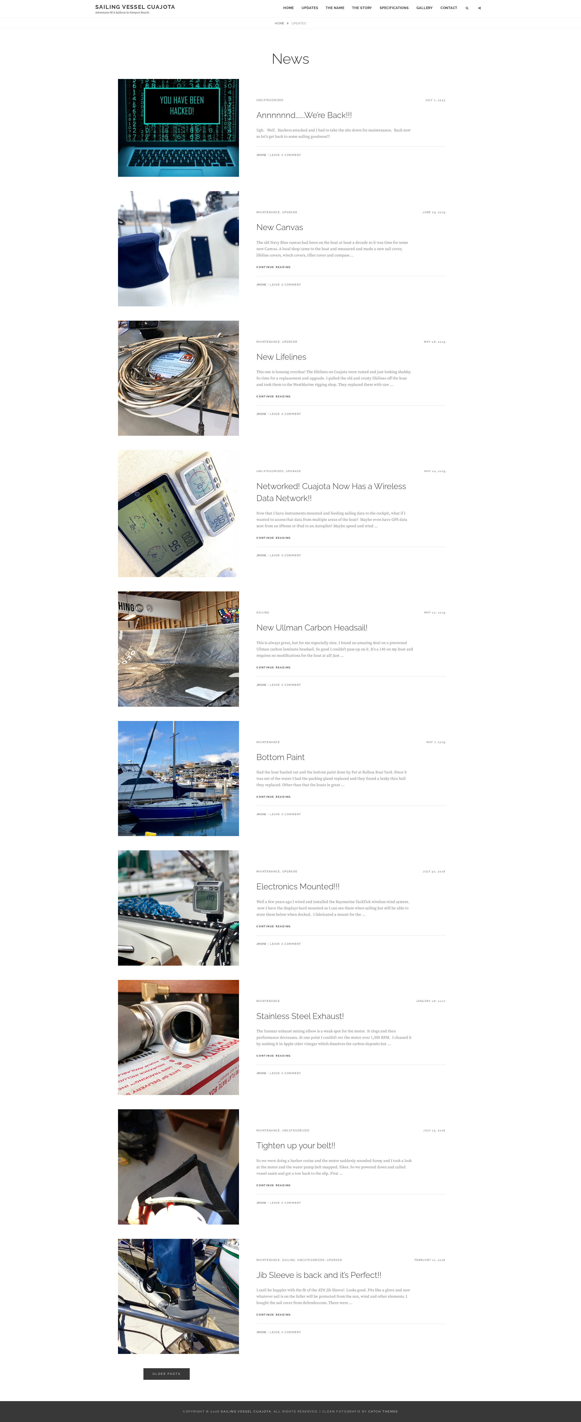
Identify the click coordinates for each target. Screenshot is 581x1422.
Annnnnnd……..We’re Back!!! (304, 115)
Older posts (167, 1373)
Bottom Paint (280, 757)
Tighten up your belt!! (295, 1145)
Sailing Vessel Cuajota (135, 7)
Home (288, 8)
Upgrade (290, 212)
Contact (449, 8)
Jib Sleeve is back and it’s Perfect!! (319, 1275)
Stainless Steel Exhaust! (300, 1016)
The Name (335, 8)
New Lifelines (281, 357)
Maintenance (268, 212)
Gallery (424, 8)
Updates (310, 8)
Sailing (262, 612)
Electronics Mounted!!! (298, 886)
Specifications (394, 8)
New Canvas (279, 227)
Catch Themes (383, 1411)
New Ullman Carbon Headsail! (312, 627)
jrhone (261, 155)
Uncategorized (270, 100)
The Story (362, 8)
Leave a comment (285, 155)
